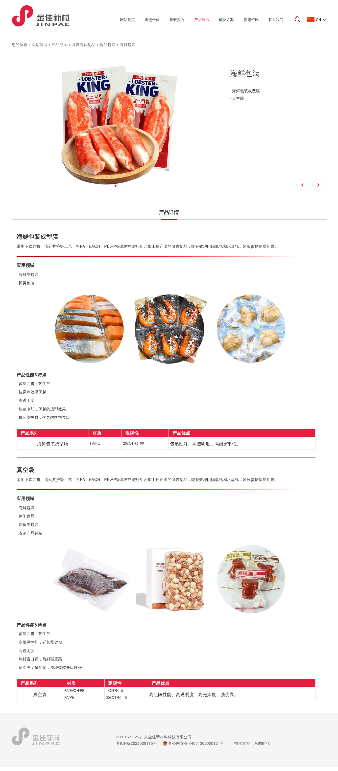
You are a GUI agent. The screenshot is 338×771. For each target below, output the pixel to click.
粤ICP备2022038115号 (136, 743)
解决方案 (226, 19)
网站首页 (127, 19)
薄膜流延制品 (83, 44)
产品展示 (201, 19)
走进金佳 (152, 19)
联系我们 (275, 19)
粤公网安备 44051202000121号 (196, 743)
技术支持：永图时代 (252, 743)
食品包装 (107, 44)
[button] (116, 186)
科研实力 (176, 19)
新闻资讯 (251, 19)
